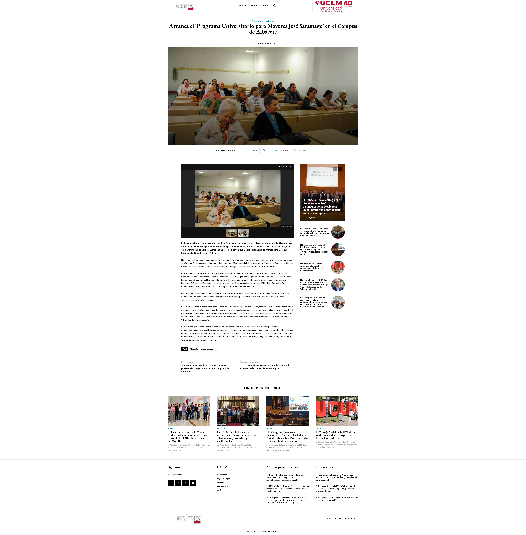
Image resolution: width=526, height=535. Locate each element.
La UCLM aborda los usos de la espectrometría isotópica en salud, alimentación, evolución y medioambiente (314, 232)
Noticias (256, 21)
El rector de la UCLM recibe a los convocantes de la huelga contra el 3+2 (337, 498)
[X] (185, 483)
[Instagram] (178, 483)
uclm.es (270, 21)
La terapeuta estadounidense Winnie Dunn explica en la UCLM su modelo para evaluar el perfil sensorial (336, 477)
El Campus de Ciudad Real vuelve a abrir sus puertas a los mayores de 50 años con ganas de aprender (205, 368)
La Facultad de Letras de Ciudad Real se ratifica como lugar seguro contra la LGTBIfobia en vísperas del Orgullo (188, 436)
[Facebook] (171, 483)
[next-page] (340, 169)
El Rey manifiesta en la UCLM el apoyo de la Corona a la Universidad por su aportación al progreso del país (336, 488)
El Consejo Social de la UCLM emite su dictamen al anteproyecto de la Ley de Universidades (313, 267)
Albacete (194, 349)
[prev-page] (335, 169)
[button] (274, 5)
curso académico (209, 349)
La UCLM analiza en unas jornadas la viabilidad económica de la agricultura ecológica (264, 367)
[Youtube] (193, 483)
